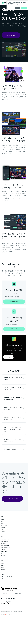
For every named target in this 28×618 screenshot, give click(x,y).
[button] (13, 601)
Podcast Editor (4, 551)
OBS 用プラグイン (4, 543)
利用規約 (3, 527)
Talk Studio (3, 549)
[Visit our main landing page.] (9, 590)
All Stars (2, 578)
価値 (2, 523)
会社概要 (3, 519)
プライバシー (3, 531)
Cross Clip (3, 553)
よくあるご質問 (4, 525)
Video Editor (3, 555)
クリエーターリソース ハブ (6, 576)
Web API (2, 563)
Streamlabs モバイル (5, 547)
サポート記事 (3, 580)
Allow (24, 8)
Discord (2, 583)
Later (18, 8)
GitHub (2, 567)
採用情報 (3, 569)
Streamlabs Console (5, 545)
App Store (3, 565)
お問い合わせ (3, 529)
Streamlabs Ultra (4, 541)
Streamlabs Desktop (5, 539)
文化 (2, 521)
